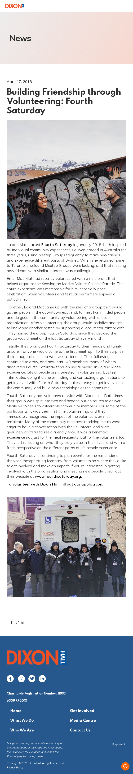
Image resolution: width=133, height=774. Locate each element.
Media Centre (83, 721)
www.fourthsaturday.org (58, 476)
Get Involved (82, 711)
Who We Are (22, 730)
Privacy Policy (15, 767)
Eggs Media (119, 744)
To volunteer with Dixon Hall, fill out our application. (55, 484)
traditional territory (48, 743)
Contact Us (80, 730)
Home (15, 711)
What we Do (22, 721)
